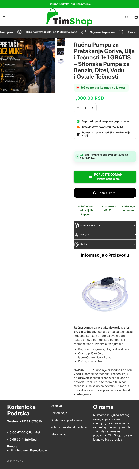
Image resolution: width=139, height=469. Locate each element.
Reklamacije (59, 413)
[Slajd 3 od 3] (61, 61)
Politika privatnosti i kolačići (69, 427)
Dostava (84, 234)
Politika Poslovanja (90, 225)
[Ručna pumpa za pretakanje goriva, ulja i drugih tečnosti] (105, 293)
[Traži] (124, 17)
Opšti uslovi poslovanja (66, 420)
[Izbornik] (4, 17)
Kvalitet (84, 244)
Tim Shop (20, 461)
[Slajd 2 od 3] (61, 52)
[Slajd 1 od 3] (61, 42)
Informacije (58, 434)
